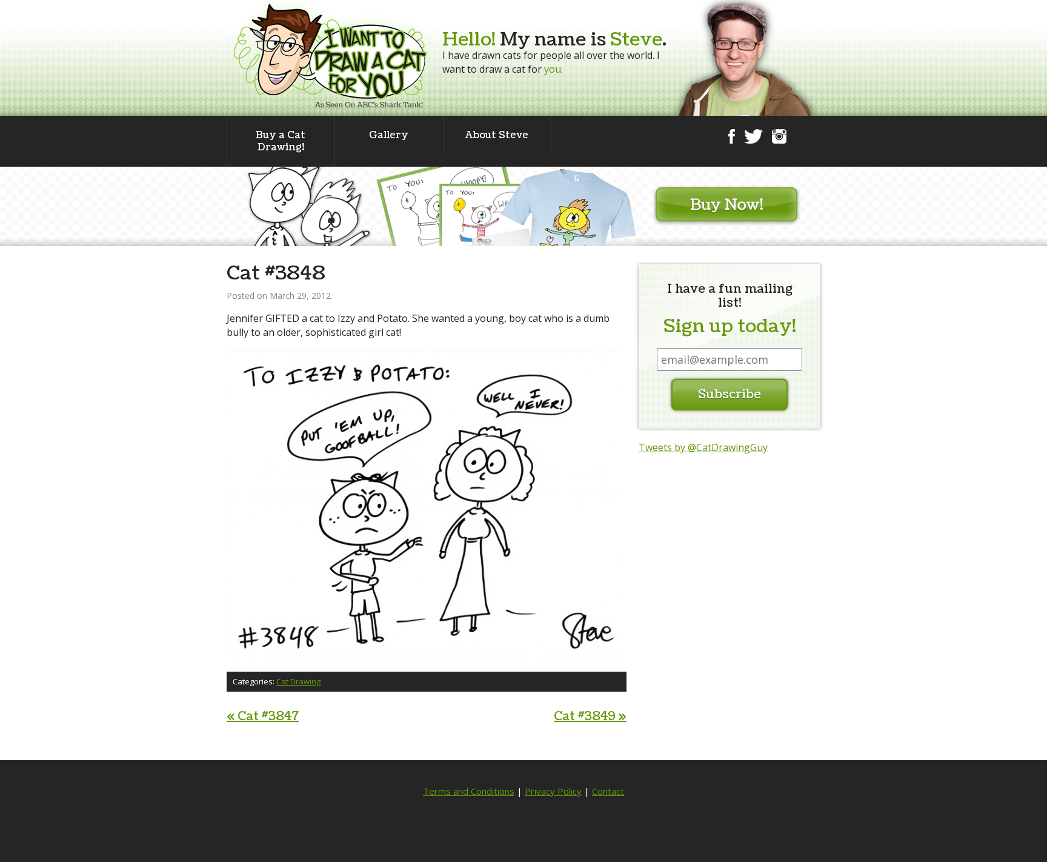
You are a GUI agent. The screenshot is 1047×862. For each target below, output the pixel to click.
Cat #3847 (263, 716)
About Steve (496, 135)
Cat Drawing (298, 681)
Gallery (388, 135)
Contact (608, 791)
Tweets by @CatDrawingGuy (703, 447)
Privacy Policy (553, 791)
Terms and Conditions (468, 791)
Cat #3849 (590, 716)
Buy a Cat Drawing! (280, 141)
